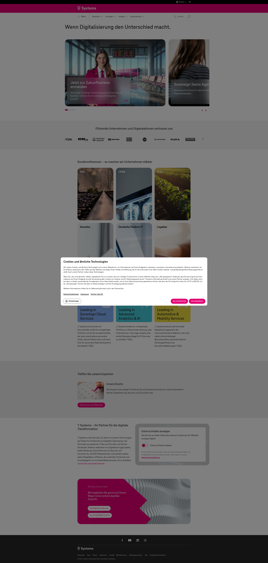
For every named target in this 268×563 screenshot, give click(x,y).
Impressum (84, 294)
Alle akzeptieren (197, 301)
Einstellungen (74, 301)
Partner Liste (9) (97, 294)
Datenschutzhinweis (71, 294)
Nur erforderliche (179, 301)
